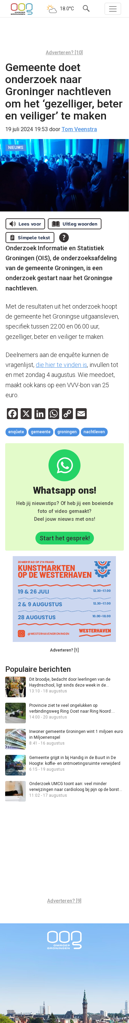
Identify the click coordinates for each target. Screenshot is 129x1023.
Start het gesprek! (65, 538)
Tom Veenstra (79, 129)
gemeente (41, 431)
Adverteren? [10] (64, 52)
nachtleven (94, 431)
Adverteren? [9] (64, 901)
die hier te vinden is (61, 364)
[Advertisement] (64, 36)
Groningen (67, 431)
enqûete (16, 431)
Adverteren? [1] (64, 650)
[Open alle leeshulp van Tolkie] (64, 237)
